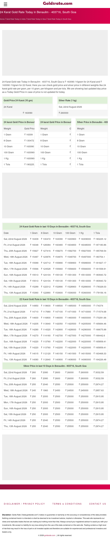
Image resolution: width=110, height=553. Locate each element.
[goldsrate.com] (58, 4)
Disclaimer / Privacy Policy (24, 503)
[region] (55, 53)
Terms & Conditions (67, 503)
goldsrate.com (49, 535)
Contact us (97, 503)
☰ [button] (5, 4)
